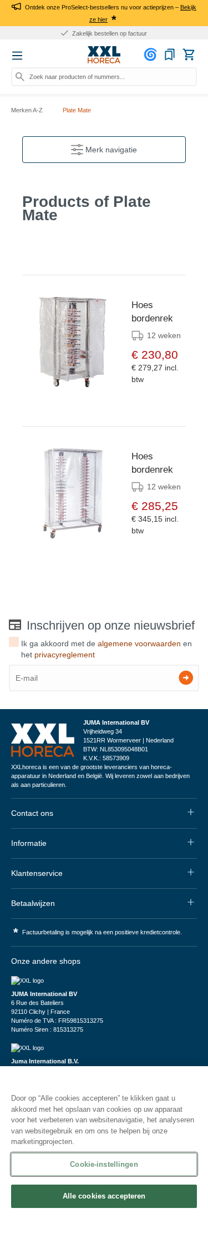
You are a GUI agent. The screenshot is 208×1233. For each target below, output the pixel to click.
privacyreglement (64, 654)
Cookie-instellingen (104, 1164)
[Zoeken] (20, 77)
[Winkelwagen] (188, 54)
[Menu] (17, 55)
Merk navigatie (110, 149)
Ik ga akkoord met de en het (106, 649)
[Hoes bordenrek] (73, 342)
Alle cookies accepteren (104, 1196)
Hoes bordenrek (152, 312)
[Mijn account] (152, 54)
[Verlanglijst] (169, 54)
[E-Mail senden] (186, 677)
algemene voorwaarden (139, 643)
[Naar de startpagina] (104, 55)
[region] (104, 1149)
